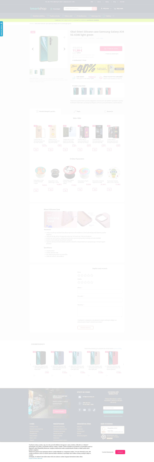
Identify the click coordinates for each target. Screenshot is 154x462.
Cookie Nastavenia (107, 452)
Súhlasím (120, 452)
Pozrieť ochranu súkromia (35, 458)
